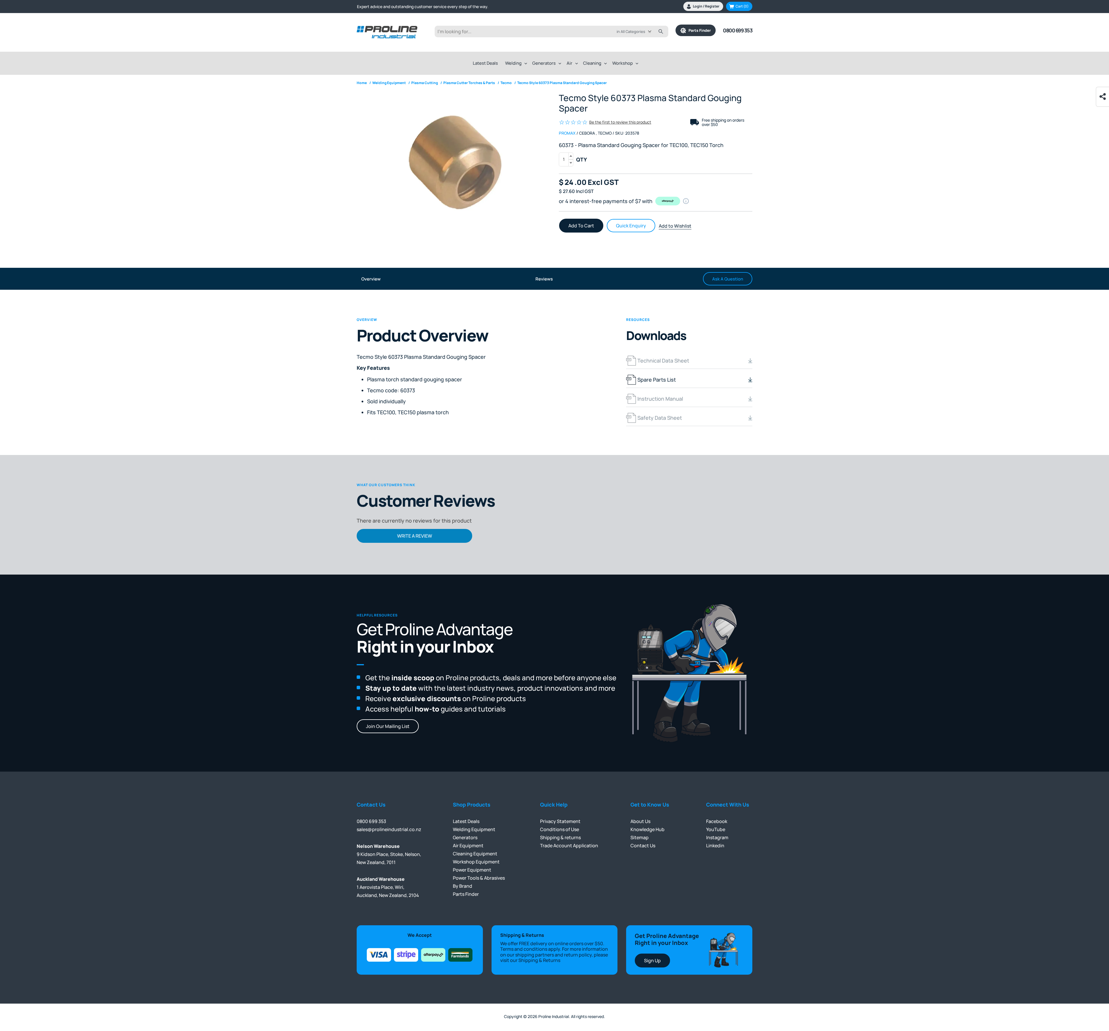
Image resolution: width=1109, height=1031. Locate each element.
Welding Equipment (474, 829)
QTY (581, 159)
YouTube (715, 829)
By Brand (462, 886)
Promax (567, 133)
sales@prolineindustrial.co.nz (389, 829)
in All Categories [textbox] (631, 31)
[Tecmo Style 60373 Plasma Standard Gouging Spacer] (453, 165)
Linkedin (715, 845)
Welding (513, 63)
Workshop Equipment (476, 862)
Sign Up (652, 960)
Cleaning (592, 63)
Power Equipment (472, 870)
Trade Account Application (569, 845)
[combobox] (638, 31)
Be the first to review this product (620, 122)
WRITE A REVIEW (414, 536)
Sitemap (639, 837)
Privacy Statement (560, 821)
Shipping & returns (560, 837)
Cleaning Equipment (475, 853)
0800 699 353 (737, 30)
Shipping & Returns (539, 960)
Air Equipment (468, 845)
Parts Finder (698, 30)
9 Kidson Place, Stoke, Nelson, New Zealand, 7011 (389, 854)
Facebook (716, 821)
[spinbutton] (566, 159)
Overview (371, 279)
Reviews (544, 279)
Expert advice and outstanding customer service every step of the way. (422, 6)
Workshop (622, 63)
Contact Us (642, 845)
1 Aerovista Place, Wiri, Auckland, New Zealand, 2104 (388, 887)
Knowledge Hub (647, 829)
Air (569, 63)
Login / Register (706, 6)
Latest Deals (485, 63)
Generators (544, 63)
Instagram (717, 837)
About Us (640, 821)
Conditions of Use (559, 829)
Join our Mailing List (388, 726)
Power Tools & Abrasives (479, 878)
